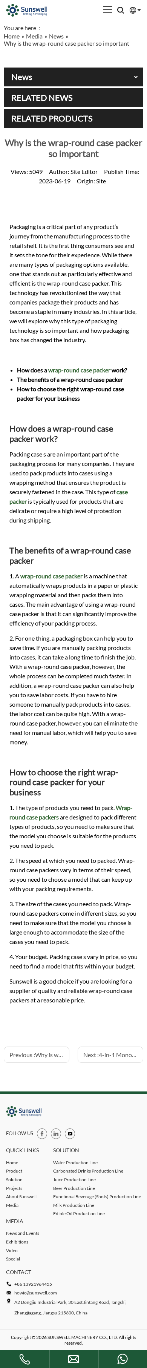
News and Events (22, 1233)
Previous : (39, 1054)
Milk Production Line (73, 1205)
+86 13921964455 (33, 1284)
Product (14, 1171)
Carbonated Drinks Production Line (88, 1171)
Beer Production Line (74, 1188)
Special (13, 1259)
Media (12, 1205)
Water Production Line (75, 1162)
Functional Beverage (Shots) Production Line (97, 1196)
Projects (14, 1188)
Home (12, 1162)
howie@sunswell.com (35, 1293)
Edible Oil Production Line (79, 1213)
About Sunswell (21, 1196)
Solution (14, 1179)
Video (12, 1250)
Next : (113, 1054)
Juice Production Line (74, 1179)
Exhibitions (17, 1242)
